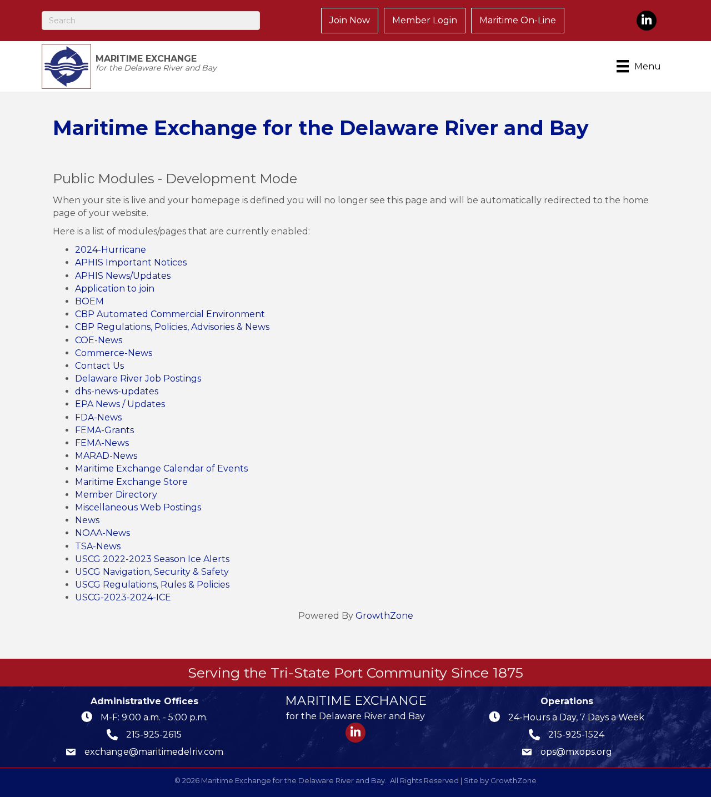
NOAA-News (102, 533)
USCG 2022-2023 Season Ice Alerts (152, 559)
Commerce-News (113, 353)
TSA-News (98, 546)
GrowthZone (384, 615)
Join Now (349, 20)
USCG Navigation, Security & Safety (152, 572)
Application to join (114, 288)
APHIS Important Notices (131, 262)
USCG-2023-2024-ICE (123, 597)
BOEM (89, 301)
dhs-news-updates (116, 391)
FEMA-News (102, 443)
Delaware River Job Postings (138, 378)
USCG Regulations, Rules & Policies (152, 584)
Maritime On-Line (517, 20)
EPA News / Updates (120, 404)
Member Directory (116, 494)
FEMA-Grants (104, 430)
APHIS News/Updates (123, 275)
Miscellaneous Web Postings (138, 507)
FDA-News (98, 417)
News (87, 520)
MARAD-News (106, 455)
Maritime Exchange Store (131, 482)
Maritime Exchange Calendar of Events (161, 468)
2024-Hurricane (110, 249)
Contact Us (99, 365)
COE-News (98, 340)
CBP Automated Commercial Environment (170, 314)
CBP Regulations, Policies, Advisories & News (172, 327)
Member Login (424, 20)
